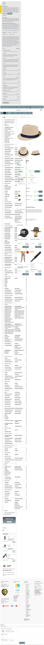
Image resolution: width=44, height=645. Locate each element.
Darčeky (5, 464)
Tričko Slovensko (8, 458)
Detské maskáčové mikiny (9, 332)
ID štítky (16, 450)
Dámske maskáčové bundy (19, 313)
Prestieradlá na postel (9, 272)
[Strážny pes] (40, 171)
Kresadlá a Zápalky (8, 411)
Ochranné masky (18, 331)
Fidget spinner (17, 494)
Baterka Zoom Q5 (10, 558)
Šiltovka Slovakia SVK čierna (22, 239)
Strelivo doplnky (17, 348)
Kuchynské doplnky (8, 261)
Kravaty (6, 199)
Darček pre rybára (18, 467)
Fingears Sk (7, 491)
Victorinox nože (7, 404)
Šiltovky (6, 191)
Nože (6, 392)
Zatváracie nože (18, 404)
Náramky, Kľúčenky (7, 452)
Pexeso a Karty (7, 493)
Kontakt (27, 597)
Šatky (6, 198)
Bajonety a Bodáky (18, 402)
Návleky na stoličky (8, 270)
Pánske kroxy (7, 243)
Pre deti (6, 475)
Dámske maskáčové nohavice (18, 309)
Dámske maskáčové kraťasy (19, 310)
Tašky (16, 358)
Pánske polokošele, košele (9, 179)
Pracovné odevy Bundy (19, 212)
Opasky (6, 192)
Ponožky (6, 185)
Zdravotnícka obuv (8, 250)
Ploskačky (6, 418)
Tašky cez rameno (18, 359)
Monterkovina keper (18, 297)
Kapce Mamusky (8, 247)
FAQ (19, 113)
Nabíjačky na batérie (9, 388)
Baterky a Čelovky (7, 381)
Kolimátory (7, 353)
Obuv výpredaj (7, 132)
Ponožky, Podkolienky (9, 227)
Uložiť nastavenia (5, 102)
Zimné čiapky (7, 194)
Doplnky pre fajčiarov (9, 487)
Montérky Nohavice (18, 210)
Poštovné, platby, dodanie (9, 121)
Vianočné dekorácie (8, 293)
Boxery (6, 374)
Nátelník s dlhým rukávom (9, 322)
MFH (5, 429)
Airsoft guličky (17, 336)
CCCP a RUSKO (7, 461)
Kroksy (6, 240)
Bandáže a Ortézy (18, 218)
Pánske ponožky (7, 228)
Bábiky (6, 280)
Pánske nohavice (8, 172)
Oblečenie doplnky (7, 183)
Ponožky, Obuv (7, 439)
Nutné (4, 30)
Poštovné (15, 113)
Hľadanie (18, 110)
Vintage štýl (17, 500)
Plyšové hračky (7, 474)
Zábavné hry (7, 494)
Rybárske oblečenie (18, 435)
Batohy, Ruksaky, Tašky (8, 356)
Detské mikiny (7, 153)
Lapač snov (17, 504)
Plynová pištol (7, 336)
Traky (16, 185)
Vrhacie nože (7, 397)
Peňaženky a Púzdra (7, 363)
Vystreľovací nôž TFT (33, 269)
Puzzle (6, 468)
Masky (16, 493)
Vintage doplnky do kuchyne (9, 262)
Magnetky (7, 288)
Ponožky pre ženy (8, 187)
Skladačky (6, 469)
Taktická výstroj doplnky (19, 325)
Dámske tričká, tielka (19, 160)
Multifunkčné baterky (19, 386)
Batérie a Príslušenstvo (19, 388)
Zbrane (6, 335)
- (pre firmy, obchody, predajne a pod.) (28, 611)
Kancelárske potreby (8, 217)
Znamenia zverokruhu (19, 498)
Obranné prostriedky (7, 370)
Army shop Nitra (8, 343)
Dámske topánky (8, 237)
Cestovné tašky (8, 359)
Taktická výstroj (18, 324)
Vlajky (16, 448)
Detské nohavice (8, 151)
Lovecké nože (17, 392)
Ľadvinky (16, 365)
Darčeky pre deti (8, 466)
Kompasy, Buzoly (18, 411)
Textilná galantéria (8, 300)
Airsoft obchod (17, 335)
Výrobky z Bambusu (18, 507)
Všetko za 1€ (7, 139)
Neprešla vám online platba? (9, 122)
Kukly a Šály (7, 196)
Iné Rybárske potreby (9, 443)
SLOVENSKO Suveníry (7, 456)
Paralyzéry (17, 374)
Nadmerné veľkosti (8, 174)
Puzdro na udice (8, 367)
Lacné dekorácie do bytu (9, 138)
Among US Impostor (18, 203)
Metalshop (7, 498)
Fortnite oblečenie (8, 207)
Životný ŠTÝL (6, 496)
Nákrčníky (17, 192)
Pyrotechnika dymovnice (19, 350)
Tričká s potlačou (8, 169)
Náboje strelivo (17, 345)
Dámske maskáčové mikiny (19, 312)
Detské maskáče (8, 324)
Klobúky (16, 191)
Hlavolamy (17, 491)
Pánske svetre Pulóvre (8, 319)
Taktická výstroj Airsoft (19, 338)
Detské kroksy (7, 241)
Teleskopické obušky (18, 376)
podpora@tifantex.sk (8, 570)
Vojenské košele (7, 320)
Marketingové (17, 30)
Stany (6, 426)
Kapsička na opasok (8, 361)
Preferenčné (8, 30)
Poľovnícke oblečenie (9, 438)
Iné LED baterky (7, 386)
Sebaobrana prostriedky (9, 377)
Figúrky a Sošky (7, 278)
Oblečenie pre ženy (7, 156)
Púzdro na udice (18, 439)
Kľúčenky (6, 454)
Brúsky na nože (7, 402)
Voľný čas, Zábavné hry (8, 489)
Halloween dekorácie (19, 293)
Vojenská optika (8, 350)
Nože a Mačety (6, 390)
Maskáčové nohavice (8, 307)
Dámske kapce (7, 238)
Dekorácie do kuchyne (8, 260)
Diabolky (16, 346)
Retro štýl (6, 502)
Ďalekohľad (17, 423)
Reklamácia (25, 113)
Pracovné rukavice (18, 216)
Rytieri (6, 284)
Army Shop (6, 304)
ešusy (6, 414)
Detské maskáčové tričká (9, 325)
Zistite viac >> (7, 586)
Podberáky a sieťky (8, 441)
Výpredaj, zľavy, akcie (9, 127)
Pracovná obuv (7, 216)
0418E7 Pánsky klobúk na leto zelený (27, 195)
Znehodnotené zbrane (8, 341)
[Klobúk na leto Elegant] (29, 131)
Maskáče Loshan (8, 431)
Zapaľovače (17, 482)
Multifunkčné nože (8, 399)
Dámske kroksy (7, 242)
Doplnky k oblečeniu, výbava (9, 133)
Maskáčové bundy (8, 312)
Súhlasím (9, 13)
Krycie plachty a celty (19, 408)
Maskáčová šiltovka (18, 340)
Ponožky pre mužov (8, 186)
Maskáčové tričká (8, 309)
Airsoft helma (17, 337)
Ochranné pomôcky (18, 217)
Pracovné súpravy (8, 212)
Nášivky (6, 450)
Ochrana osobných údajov (27, 587)
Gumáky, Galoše (8, 245)
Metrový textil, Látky (8, 299)
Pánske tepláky (7, 170)
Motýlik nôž (17, 395)
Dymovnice (17, 352)
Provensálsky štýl (8, 500)
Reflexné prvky (17, 214)
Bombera (16, 176)
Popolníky (17, 485)
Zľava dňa (6, 137)
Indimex (16, 502)
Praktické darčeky (8, 478)
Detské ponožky (7, 230)
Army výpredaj (7, 135)
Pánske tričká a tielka (9, 167)
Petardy (16, 351)
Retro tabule (17, 288)
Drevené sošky (17, 508)
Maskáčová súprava (8, 311)
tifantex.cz (28, 620)
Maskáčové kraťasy (8, 310)
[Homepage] (5, 113)
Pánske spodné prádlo (9, 177)
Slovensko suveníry (18, 459)
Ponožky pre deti (7, 188)
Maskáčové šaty (17, 315)
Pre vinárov (7, 484)
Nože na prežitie (18, 397)
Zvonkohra (16, 503)
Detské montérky (8, 149)
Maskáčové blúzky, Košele (19, 314)
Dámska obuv (7, 233)
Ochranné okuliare (18, 222)
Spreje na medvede (18, 372)
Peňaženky (7, 365)
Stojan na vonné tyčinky (19, 506)
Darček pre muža (18, 466)
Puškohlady (7, 352)
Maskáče (16, 343)
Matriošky (6, 281)
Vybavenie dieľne (8, 264)
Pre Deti (6, 130)
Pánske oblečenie (7, 165)
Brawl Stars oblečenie (9, 205)
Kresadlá (16, 327)
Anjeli (6, 283)
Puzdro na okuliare (8, 368)
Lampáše (16, 385)
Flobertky (6, 337)
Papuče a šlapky (7, 234)
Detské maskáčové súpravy (9, 329)
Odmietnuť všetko (4, 13)
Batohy (6, 358)
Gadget (5, 510)
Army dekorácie (18, 291)
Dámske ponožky (8, 229)
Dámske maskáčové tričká (19, 311)
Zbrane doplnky (7, 340)
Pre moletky (17, 163)
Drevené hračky (7, 473)
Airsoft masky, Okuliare (19, 339)
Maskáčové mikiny (8, 314)
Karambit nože (17, 394)
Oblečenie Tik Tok (18, 205)
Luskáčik (6, 279)
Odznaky (6, 448)
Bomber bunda (7, 313)
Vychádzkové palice (8, 376)
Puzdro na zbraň (18, 368)
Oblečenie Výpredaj (8, 129)
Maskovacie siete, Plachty (9, 408)
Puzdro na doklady (18, 367)
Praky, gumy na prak (8, 339)
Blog (29, 113)
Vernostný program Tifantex (9, 512)
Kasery (6, 372)
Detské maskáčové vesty (9, 333)
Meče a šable (17, 399)
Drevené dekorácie (18, 290)
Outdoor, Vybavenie (7, 406)
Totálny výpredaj (8, 128)
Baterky (6, 383)
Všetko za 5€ (7, 141)
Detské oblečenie (7, 145)
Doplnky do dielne (8, 265)
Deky (6, 269)
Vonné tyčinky (17, 505)
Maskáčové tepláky (8, 308)
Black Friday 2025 (7, 514)
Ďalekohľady (7, 351)
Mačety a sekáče (18, 401)
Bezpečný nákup (9, 113)
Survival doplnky (18, 413)
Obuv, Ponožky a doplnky (8, 225)
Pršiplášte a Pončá (8, 181)
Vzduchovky (7, 338)
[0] (41, 110)
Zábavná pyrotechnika (19, 354)
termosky (6, 416)
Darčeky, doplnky (8, 134)
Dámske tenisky (7, 236)
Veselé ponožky (7, 231)
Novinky (5, 124)
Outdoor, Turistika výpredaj (9, 131)
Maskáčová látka (8, 297)
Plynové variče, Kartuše (9, 420)
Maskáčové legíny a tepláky (19, 307)
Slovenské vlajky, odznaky (9, 459)
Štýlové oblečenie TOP (7, 201)
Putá (16, 377)
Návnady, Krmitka (18, 441)
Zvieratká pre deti (8, 472)
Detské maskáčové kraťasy (9, 330)
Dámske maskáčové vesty (19, 316)
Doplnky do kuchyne (8, 257)
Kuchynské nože (8, 401)
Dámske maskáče (18, 306)
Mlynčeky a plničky (8, 485)
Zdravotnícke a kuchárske (9, 214)
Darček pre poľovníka (18, 468)
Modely (16, 278)
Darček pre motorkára (19, 469)
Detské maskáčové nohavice (8, 328)
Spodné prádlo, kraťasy (9, 160)
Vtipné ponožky (7, 189)
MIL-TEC (16, 429)
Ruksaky (16, 361)
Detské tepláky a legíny (9, 147)
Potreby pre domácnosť (8, 255)
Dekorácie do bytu (7, 276)
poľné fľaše (7, 417)
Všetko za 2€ (7, 140)
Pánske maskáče (8, 306)
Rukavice (16, 198)
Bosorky (6, 282)
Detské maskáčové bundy (9, 331)
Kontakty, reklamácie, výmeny (9, 119)
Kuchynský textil (7, 258)
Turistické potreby (18, 426)
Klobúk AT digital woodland (35, 239)
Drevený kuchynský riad (9, 259)
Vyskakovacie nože (8, 394)
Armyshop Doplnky (8, 345)
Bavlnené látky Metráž (19, 299)
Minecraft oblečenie (8, 203)
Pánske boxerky (7, 315)
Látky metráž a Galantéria (8, 295)
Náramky (16, 454)
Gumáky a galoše (8, 235)
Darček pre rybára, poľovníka (8, 436)
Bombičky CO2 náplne (18, 347)
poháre (6, 415)
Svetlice (16, 353)
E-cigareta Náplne (18, 487)
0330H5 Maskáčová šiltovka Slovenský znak (26, 200)
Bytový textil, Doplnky (7, 267)
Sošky (6, 285)
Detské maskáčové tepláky (9, 326)
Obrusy (6, 274)
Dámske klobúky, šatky (9, 163)
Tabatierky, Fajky (18, 484)
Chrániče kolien (17, 329)
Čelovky (16, 383)
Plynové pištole (17, 379)
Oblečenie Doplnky (18, 438)
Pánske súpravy (8, 176)
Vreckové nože (7, 395)
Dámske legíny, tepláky (9, 158)
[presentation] (18, 131)
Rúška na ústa (17, 300)
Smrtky (6, 286)
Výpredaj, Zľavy (6, 125)
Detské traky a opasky (9, 154)
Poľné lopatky (17, 326)
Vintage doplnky (8, 290)
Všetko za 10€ (7, 142)
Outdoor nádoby (8, 413)
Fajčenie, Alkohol (7, 480)
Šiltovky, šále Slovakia (19, 458)
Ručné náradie (7, 223)
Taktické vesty (7, 316)
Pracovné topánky (8, 249)
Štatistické (12, 30)
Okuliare (16, 196)
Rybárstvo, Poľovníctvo (8, 433)
